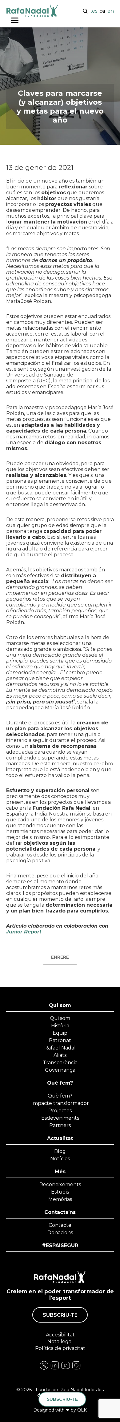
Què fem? (60, 1083)
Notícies (60, 1159)
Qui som (60, 1005)
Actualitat (60, 1138)
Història (60, 1026)
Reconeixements (60, 1184)
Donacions (60, 1232)
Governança (60, 1070)
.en (110, 11)
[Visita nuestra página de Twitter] (65, 1369)
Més (60, 1171)
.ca (101, 11)
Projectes (60, 1111)
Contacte (60, 1225)
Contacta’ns (60, 1212)
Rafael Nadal (60, 1048)
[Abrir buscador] (85, 10)
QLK (82, 1410)
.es (94, 11)
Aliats (60, 1055)
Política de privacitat (60, 1348)
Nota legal (60, 1341)
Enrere (60, 957)
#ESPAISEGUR (60, 1245)
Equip (60, 1033)
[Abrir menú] (14, 20)
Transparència (60, 1062)
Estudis (60, 1192)
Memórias (60, 1199)
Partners (60, 1125)
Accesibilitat (60, 1335)
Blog (60, 1151)
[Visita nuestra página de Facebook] (44, 1369)
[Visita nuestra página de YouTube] (76, 1369)
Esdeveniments (60, 1118)
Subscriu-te (60, 1315)
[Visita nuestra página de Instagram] (55, 1369)
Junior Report (24, 932)
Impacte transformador (60, 1103)
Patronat (60, 1040)
